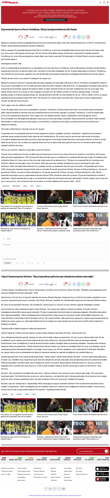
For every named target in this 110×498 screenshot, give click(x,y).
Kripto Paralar (103, 459)
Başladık (5, 394)
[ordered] (29, 263)
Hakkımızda (32, 495)
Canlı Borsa (38, 468)
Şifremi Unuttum (81, 474)
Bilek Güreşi (16, 186)
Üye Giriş (79, 468)
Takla (33, 394)
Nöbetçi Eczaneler (24, 474)
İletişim (39, 495)
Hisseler (67, 459)
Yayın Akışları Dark (24, 471)
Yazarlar (67, 474)
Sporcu (38, 186)
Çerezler (55, 495)
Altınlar (53, 468)
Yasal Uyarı (78, 495)
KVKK (60, 495)
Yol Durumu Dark (7, 471)
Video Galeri (68, 471)
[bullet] (32, 263)
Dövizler (53, 471)
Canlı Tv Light (5, 474)
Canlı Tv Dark (22, 468)
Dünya (25, 186)
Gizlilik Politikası (47, 495)
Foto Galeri (67, 468)
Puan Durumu (55, 459)
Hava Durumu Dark (7, 468)
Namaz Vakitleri (15, 459)
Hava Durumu (42, 459)
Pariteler (77, 459)
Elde (31, 186)
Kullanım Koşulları (68, 495)
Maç (12, 394)
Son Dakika (21, 477)
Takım (27, 394)
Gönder (7, 263)
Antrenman (5, 186)
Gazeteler (29, 459)
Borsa (3, 459)
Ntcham (19, 394)
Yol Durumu (89, 459)
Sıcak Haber (68, 480)
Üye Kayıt (79, 471)
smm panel (21, 480)
